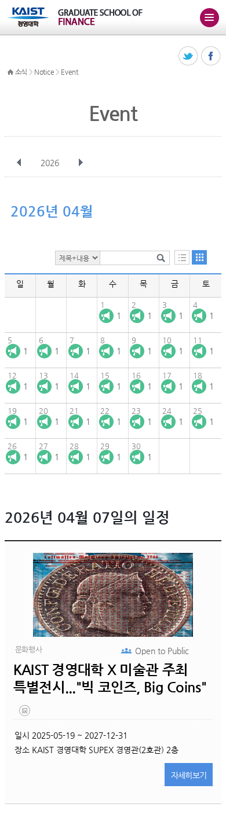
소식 (21, 72)
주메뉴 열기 (209, 17)
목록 (181, 257)
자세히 (189, 775)
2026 (50, 162)
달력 (199, 257)
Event (69, 72)
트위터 (188, 56)
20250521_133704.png (25, 713)
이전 (19, 162)
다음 (80, 162)
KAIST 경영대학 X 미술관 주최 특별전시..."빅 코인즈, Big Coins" (109, 678)
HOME (10, 72)
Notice (44, 72)
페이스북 (211, 56)
